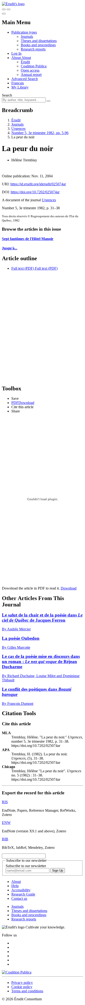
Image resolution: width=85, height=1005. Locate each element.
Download (68, 588)
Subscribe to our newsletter (26, 866)
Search (7, 95)
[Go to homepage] (13, 4)
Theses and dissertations (39, 41)
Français (17, 83)
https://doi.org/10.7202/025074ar (35, 192)
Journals (27, 37)
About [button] (16, 58)
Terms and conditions (27, 991)
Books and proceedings (38, 45)
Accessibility (20, 890)
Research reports (33, 49)
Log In (16, 53)
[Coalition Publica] (16, 972)
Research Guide (23, 894)
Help (15, 886)
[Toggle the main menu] (4, 13)
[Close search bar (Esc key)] (8, 9)
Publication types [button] (24, 32)
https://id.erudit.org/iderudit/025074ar (38, 184)
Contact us (19, 898)
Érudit (25, 62)
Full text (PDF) (22, 268)
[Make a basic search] (4, 9)
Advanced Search (24, 79)
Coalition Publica (34, 66)
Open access (30, 70)
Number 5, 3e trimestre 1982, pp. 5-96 (39, 133)
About (26, 58)
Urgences (18, 129)
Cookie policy (21, 987)
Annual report (31, 75)
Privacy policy (22, 983)
